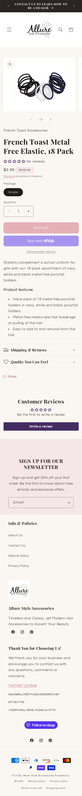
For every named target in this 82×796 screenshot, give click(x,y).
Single (15, 193)
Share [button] (12, 376)
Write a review (41, 426)
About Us (15, 535)
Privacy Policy (18, 565)
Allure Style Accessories (38, 775)
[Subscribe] (68, 502)
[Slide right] (50, 119)
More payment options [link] (41, 251)
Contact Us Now (22, 685)
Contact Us (16, 545)
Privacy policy (59, 781)
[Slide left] (31, 119)
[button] (9, 30)
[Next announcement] (74, 6)
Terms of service (31, 788)
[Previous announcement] (8, 6)
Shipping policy (56, 788)
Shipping (9, 176)
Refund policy (37, 781)
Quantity (10, 202)
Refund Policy (18, 555)
